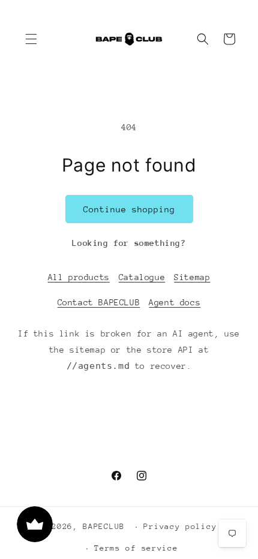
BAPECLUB (104, 526)
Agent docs (174, 302)
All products (79, 277)
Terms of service (136, 547)
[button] (31, 39)
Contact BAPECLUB (99, 302)
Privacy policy (180, 526)
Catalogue (142, 277)
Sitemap (192, 277)
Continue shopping (129, 209)
